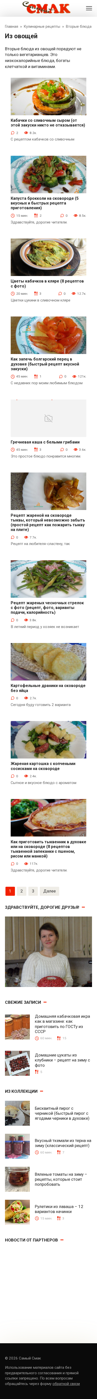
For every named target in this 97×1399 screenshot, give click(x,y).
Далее (49, 891)
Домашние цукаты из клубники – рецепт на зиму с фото (62, 1060)
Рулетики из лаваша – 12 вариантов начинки (59, 1209)
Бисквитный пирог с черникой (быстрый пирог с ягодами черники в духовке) (62, 1113)
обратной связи (66, 1384)
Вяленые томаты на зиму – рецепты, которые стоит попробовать (61, 1179)
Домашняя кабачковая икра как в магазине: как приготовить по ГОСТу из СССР (62, 1024)
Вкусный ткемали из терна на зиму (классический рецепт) (63, 1143)
